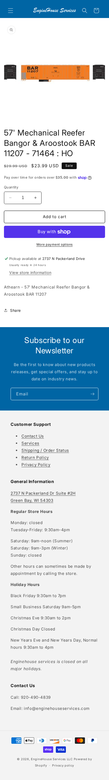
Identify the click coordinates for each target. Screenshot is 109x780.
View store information (30, 272)
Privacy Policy (35, 464)
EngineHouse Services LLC (52, 759)
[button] (10, 10)
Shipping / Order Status (45, 450)
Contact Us (32, 436)
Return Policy (35, 457)
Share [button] (15, 310)
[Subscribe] (92, 394)
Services (30, 443)
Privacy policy (63, 765)
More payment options (55, 244)
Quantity (11, 187)
